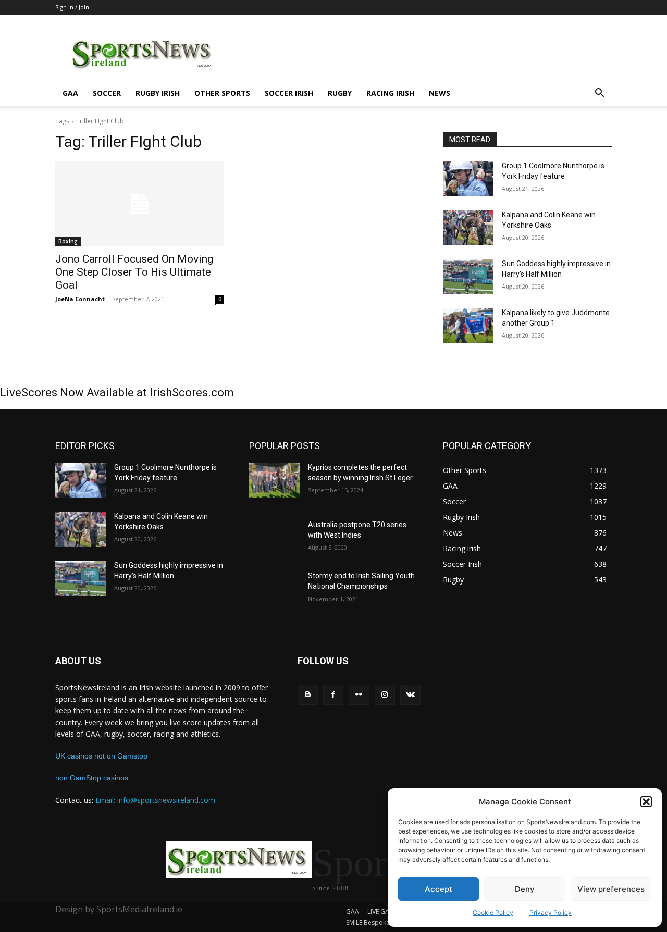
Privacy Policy (550, 912)
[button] (646, 802)
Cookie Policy (493, 912)
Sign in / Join (72, 7)
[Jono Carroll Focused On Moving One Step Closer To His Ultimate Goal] (139, 203)
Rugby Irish (157, 93)
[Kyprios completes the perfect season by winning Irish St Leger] (274, 480)
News (439, 93)
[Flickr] (359, 695)
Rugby (340, 93)
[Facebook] (333, 695)
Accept (438, 889)
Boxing (68, 241)
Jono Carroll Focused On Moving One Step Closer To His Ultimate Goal (134, 272)
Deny (525, 889)
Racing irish (390, 93)
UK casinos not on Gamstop (101, 756)
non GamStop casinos (91, 778)
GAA (70, 93)
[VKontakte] (410, 695)
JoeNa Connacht (80, 299)
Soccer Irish (289, 93)
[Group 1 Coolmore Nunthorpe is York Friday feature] (468, 178)
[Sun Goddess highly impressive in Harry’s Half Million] (468, 276)
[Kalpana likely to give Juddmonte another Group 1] (468, 325)
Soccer (107, 93)
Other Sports (222, 93)
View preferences (611, 889)
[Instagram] (385, 695)
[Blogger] (308, 695)
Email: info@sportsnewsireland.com (155, 800)
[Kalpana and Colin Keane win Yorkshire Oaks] (468, 227)
